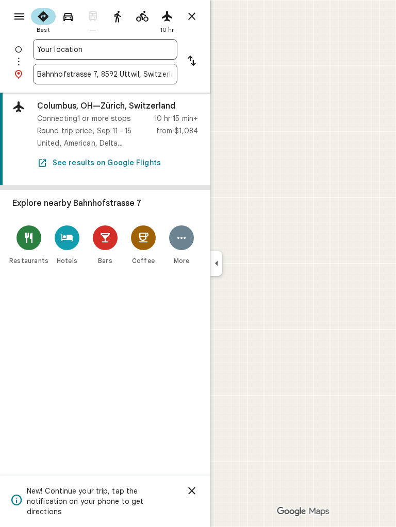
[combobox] (105, 49)
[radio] (43, 19)
